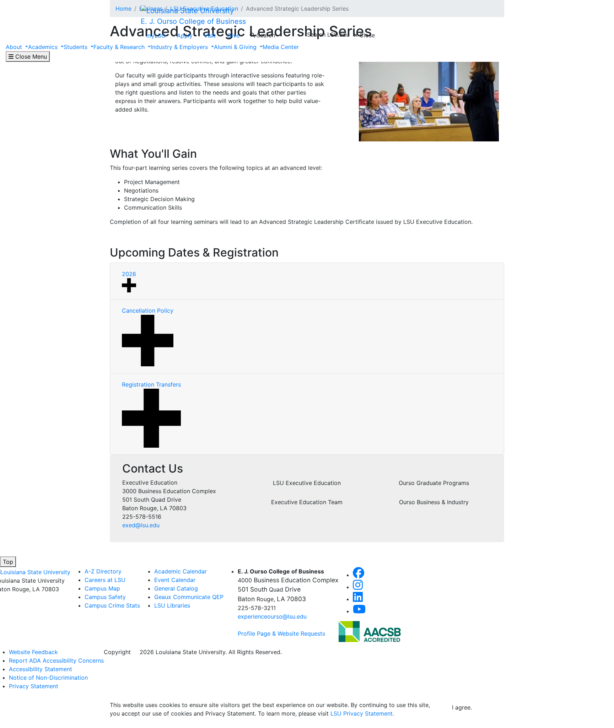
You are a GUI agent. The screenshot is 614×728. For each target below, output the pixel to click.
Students (76, 46)
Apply (185, 35)
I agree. (462, 707)
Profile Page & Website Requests (281, 633)
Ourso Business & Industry (434, 502)
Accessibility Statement (40, 669)
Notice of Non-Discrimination (48, 677)
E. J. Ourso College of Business (193, 21)
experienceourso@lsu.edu (272, 616)
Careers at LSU (105, 579)
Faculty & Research (119, 46)
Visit (210, 35)
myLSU (156, 35)
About (15, 46)
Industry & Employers (180, 46)
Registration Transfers (151, 384)
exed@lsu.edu (141, 525)
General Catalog (176, 588)
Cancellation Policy (147, 310)
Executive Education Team (307, 502)
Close (366, 35)
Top (8, 561)
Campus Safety (105, 596)
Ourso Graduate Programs (434, 482)
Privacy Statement (33, 686)
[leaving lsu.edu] (370, 631)
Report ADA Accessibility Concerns (56, 660)
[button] (358, 574)
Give (233, 35)
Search (265, 35)
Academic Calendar (180, 571)
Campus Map (102, 588)
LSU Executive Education (307, 482)
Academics (43, 46)
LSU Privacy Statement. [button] (362, 713)
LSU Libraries (172, 605)
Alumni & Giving (236, 46)
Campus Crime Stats (112, 605)
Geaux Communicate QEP (188, 596)
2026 (129, 273)
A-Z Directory (103, 571)
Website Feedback (33, 652)
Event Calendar (174, 579)
